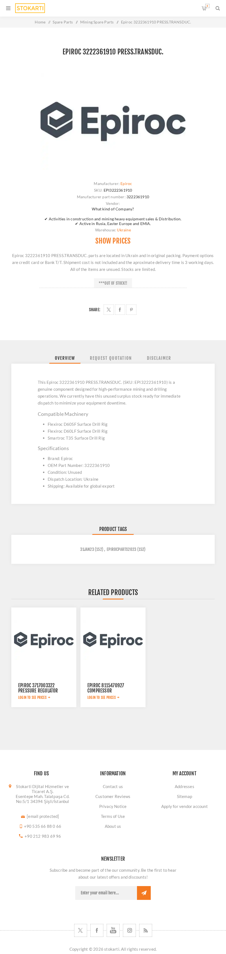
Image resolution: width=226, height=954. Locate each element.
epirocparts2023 (121, 549)
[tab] (64, 358)
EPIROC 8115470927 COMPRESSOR (105, 688)
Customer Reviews (112, 796)
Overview (65, 358)
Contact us (113, 786)
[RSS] (145, 930)
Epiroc (126, 183)
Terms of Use (113, 816)
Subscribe (144, 893)
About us (113, 826)
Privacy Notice (113, 806)
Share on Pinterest (131, 310)
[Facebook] (96, 930)
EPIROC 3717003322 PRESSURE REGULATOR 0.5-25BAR (38, 691)
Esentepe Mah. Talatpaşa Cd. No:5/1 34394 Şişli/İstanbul (42, 799)
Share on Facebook (120, 310)
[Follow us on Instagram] (129, 930)
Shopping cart (207, 5)
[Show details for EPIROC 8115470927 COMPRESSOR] (113, 640)
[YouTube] (113, 930)
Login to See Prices (32, 697)
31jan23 (87, 549)
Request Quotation (111, 358)
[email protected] (43, 816)
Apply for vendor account (184, 806)
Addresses (184, 786)
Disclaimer (159, 358)
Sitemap (184, 796)
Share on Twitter (109, 310)
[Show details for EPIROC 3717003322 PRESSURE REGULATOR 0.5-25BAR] (43, 640)
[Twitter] (80, 930)
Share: (94, 309)
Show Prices (112, 241)
